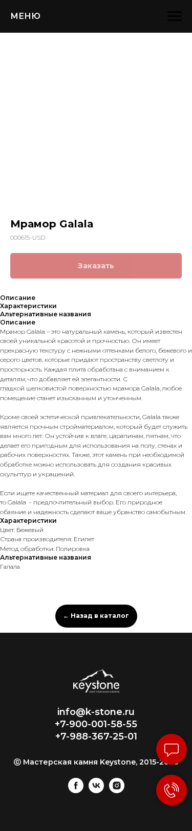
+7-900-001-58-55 (96, 724)
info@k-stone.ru (96, 712)
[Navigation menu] (174, 16)
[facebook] (75, 790)
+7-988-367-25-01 (96, 736)
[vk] (96, 790)
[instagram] (116, 790)
